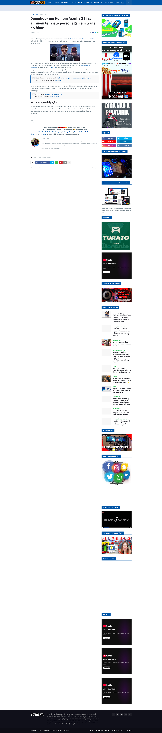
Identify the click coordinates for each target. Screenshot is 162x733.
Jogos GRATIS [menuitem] (76, 2)
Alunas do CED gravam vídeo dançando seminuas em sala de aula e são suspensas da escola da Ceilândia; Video (122, 318)
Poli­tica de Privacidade (102, 730)
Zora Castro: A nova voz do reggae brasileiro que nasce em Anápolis (121, 423)
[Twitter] (95, 32)
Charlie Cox (52, 67)
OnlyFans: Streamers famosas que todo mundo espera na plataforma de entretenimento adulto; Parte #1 (121, 332)
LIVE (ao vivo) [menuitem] (108, 2)
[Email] (65, 162)
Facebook (77, 132)
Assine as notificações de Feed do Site (42, 132)
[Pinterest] (61, 162)
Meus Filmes (43, 14)
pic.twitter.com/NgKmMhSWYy (53, 94)
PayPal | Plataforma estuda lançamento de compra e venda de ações (122, 390)
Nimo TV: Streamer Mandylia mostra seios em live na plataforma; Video (122, 370)
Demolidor (33, 67)
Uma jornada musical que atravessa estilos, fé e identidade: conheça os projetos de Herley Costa (121, 401)
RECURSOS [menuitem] (87, 2)
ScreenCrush (32, 122)
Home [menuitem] (49, 2)
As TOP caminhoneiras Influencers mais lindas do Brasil (122, 344)
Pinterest (43, 134)
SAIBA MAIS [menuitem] (64, 2)
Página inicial (34, 14)
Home (91, 730)
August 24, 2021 (59, 80)
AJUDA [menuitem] (56, 2)
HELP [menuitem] (117, 2)
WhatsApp (65, 132)
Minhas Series (46, 157)
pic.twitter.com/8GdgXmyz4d (82, 78)
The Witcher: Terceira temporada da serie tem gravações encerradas (121, 413)
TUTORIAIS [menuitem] (97, 2)
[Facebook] (93, 32)
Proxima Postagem (92, 168)
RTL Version (128, 730)
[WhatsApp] (98, 32)
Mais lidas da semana (110, 307)
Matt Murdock (85, 65)
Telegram (58, 132)
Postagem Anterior (36, 168)
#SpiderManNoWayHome (65, 78)
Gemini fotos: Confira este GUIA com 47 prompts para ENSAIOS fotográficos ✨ (122, 380)
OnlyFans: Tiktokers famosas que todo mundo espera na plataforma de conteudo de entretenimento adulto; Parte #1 (121, 357)
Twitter (71, 132)
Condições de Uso (117, 730)
